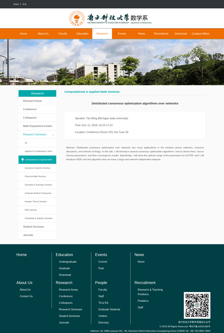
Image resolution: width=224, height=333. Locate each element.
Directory (103, 322)
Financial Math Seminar (35, 176)
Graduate (64, 268)
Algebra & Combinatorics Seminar (40, 151)
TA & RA (103, 302)
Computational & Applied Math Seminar (40, 160)
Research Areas (32, 100)
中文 (25, 4)
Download (181, 33)
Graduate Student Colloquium (38, 193)
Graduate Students (109, 309)
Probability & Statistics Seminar (38, 218)
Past (101, 268)
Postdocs (143, 300)
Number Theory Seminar (36, 201)
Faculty (63, 33)
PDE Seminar (31, 210)
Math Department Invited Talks (39, 126)
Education (82, 33)
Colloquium (30, 117)
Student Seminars (33, 226)
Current (102, 261)
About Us (43, 33)
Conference (30, 109)
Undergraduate (68, 261)
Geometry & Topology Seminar (38, 185)
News (141, 33)
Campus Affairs (200, 33)
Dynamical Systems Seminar (37, 168)
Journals (28, 235)
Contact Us (26, 296)
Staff (101, 296)
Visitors (102, 316)
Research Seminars (34, 134)
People (101, 282)
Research (102, 33)
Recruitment (161, 33)
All (26, 143)
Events (122, 33)
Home (23, 33)
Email (16, 4)
